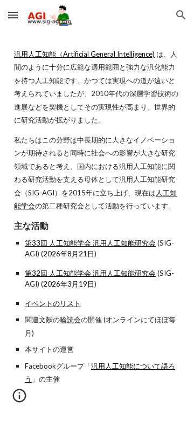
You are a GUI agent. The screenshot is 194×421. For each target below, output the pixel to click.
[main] (97, 216)
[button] (13, 15)
